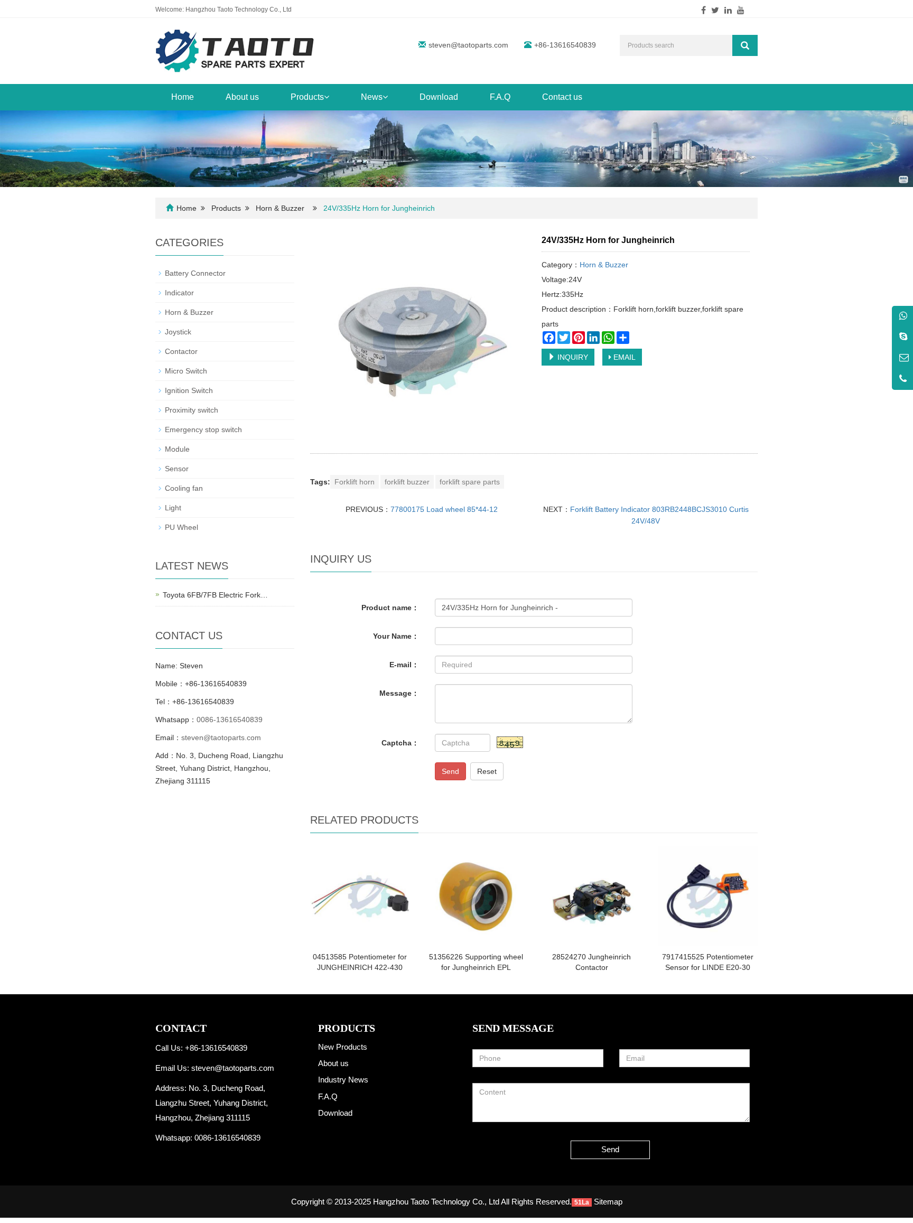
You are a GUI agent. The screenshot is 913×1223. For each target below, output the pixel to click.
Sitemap (608, 1201)
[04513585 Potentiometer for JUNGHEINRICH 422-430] (360, 896)
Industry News (343, 1079)
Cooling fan (184, 488)
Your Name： (396, 636)
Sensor (177, 468)
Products (307, 96)
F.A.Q (500, 96)
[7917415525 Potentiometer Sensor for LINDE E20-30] (708, 896)
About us (242, 96)
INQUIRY (571, 357)
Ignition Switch (189, 390)
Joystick (178, 332)
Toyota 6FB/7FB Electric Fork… (215, 595)
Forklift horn (354, 482)
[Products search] (745, 45)
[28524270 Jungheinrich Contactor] (591, 896)
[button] (326, 96)
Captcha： (400, 743)
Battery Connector (195, 273)
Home (182, 96)
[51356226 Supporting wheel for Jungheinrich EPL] (476, 896)
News (372, 96)
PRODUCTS (346, 1028)
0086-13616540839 (230, 719)
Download (439, 96)
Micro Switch (186, 371)
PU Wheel (181, 527)
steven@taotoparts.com (468, 45)
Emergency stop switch (203, 429)
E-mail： (404, 664)
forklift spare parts (470, 482)
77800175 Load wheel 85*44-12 (444, 509)
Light (173, 507)
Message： (399, 693)
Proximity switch (191, 410)
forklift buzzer (407, 482)
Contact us (562, 96)
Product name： (390, 607)
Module (177, 449)
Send (450, 771)
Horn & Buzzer (280, 208)
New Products (342, 1046)
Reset (487, 771)
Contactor (181, 351)
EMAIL (623, 357)
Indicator (179, 292)
